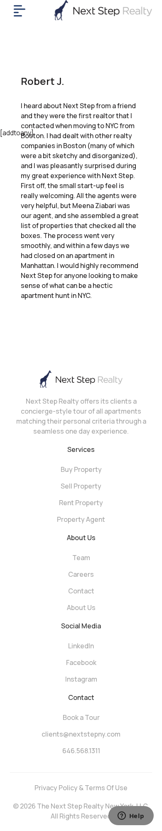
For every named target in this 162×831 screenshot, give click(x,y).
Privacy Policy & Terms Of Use (81, 787)
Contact (81, 590)
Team (81, 557)
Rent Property (81, 502)
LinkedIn (81, 645)
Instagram (81, 679)
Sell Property (81, 486)
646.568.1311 (81, 750)
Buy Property (81, 469)
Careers (81, 574)
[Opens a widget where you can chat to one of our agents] (131, 816)
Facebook (81, 662)
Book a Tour (81, 717)
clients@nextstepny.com (81, 734)
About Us (81, 607)
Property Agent (81, 519)
